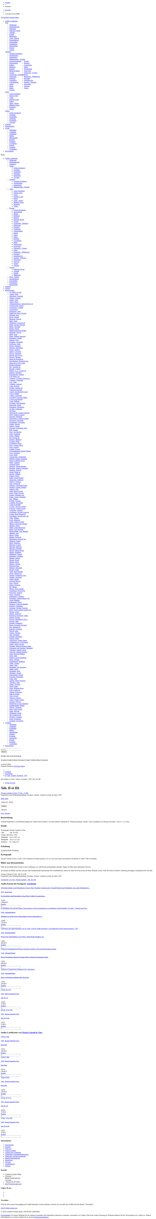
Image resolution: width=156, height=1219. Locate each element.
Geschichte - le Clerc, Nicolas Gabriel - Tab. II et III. (18, 880)
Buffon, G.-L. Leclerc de (17, 371)
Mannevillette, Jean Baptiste (18, 531)
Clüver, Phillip (14, 394)
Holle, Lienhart (14, 462)
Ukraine (12, 90)
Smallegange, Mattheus (17, 661)
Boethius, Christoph (16, 342)
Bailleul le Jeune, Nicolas (17, 313)
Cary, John (13, 382)
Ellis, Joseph (13, 430)
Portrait (11, 145)
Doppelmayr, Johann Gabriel (19, 418)
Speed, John (13, 665)
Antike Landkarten (11, 158)
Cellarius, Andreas (15, 384)
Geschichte (13, 143)
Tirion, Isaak (13, 686)
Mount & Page (14, 566)
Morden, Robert (14, 558)
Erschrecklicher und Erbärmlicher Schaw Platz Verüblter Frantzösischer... (23, 896)
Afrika (7, 111)
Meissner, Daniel (15, 541)
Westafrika (12, 120)
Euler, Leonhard (14, 434)
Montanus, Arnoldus (16, 556)
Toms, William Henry (16, 688)
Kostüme (12, 142)
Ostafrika (12, 115)
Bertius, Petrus (14, 329)
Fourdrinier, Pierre (15, 443)
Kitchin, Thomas (15, 501)
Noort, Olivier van (15, 573)
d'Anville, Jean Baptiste (17, 403)
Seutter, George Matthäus (17, 658)
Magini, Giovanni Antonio (18, 524)
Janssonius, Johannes (16, 480)
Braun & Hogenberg (16, 359)
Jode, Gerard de (14, 484)
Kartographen (9, 290)
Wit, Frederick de (15, 715)
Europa (26, 61)
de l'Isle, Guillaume (15, 409)
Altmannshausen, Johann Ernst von (21, 304)
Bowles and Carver (15, 355)
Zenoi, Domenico (15, 719)
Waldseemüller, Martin (16, 705)
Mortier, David (14, 560)
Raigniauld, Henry (15, 602)
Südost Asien (13, 96)
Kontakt (8, 10)
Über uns (8, 1149)
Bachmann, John (15, 311)
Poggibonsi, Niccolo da (17, 591)
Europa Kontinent (15, 61)
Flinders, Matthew (15, 440)
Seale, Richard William (17, 654)
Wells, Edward (14, 711)
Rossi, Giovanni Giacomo (18, 625)
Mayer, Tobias (14, 535)
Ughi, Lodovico (14, 690)
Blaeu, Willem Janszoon (17, 336)
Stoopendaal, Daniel (16, 675)
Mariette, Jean (14, 533)
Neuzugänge (9, 746)
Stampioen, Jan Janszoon (17, 667)
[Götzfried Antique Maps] (10, 17)
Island (11, 84)
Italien (11, 88)
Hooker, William (14, 474)
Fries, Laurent (14, 447)
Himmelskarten (14, 27)
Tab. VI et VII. (5, 1018)
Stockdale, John (14, 671)
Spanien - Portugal (30, 82)
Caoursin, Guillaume (16, 380)
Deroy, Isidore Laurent (17, 415)
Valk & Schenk (14, 694)
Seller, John (13, 656)
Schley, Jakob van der (16, 644)
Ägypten (12, 122)
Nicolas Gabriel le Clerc (32, 1032)
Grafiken (8, 723)
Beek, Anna (13, 321)
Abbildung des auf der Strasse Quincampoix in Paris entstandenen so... (22, 916)
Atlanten (8, 286)
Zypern (11, 73)
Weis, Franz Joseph (15, 709)
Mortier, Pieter (14, 562)
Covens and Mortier (16, 399)
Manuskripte (13, 46)
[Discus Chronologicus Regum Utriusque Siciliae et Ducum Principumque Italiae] (28, 949)
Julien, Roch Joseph (16, 491)
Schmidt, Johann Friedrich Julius (20, 646)
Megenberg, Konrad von (17, 539)
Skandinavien (28, 80)
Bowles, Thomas (15, 357)
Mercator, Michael (15, 547)
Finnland (12, 78)
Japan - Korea (14, 103)
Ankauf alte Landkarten (13, 1152)
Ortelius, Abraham (15, 577)
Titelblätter (12, 130)
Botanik (12, 140)
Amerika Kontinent (15, 54)
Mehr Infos (4, 799)
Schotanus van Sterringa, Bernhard (21, 648)
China (11, 98)
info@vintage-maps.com (13, 1184)
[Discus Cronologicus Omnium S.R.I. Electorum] (18, 969)
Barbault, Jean (14, 315)
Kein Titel (4, 1045)
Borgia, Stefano (14, 350)
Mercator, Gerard (15, 545)
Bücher (11, 48)
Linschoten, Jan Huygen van (19, 516)
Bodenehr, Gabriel (15, 338)
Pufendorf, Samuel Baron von (19, 598)
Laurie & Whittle (15, 505)
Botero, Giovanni (15, 352)
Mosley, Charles (14, 564)
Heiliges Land (14, 99)
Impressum (8, 1160)
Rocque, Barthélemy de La (18, 619)
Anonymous (13, 309)
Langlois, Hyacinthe (16, 503)
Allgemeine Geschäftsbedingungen (17, 1154)
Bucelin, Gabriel (14, 369)
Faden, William (14, 436)
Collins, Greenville (15, 396)
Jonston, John (13, 489)
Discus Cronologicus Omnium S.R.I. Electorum (15, 977)
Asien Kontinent (14, 94)
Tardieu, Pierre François (17, 681)
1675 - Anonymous (6, 892)
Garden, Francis (14, 449)
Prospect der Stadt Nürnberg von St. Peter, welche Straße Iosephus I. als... (22, 937)
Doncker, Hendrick (15, 417)
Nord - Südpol (14, 38)
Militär (11, 136)
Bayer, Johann (14, 317)
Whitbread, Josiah (15, 713)
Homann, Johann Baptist (17, 466)
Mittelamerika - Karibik (17, 59)
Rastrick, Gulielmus (16, 606)
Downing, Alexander (16, 420)
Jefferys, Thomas (15, 482)
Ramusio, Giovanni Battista (18, 604)
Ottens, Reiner (14, 579)
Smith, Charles (14, 663)
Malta (26, 67)
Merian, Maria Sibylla (16, 550)
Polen (26, 75)
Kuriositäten (13, 42)
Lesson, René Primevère (17, 514)
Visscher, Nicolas (15, 702)
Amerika (8, 52)
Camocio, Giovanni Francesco (19, 378)
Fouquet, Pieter (14, 441)
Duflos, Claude (14, 426)
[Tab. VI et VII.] (7, 1010)
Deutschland (13, 63)
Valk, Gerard (13, 696)
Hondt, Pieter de (14, 472)
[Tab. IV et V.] (6, 990)
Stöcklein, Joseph (15, 673)
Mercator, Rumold (15, 549)
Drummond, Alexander (17, 422)
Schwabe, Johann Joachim (18, 652)
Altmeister (12, 132)
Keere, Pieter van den (16, 493)
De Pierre (12, 411)
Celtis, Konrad (14, 386)
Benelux (27, 63)
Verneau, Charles (15, 698)
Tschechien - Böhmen (16, 75)
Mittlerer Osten (14, 105)
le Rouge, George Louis (17, 508)
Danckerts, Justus (15, 405)
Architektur (13, 149)
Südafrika (12, 119)
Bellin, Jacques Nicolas (17, 325)
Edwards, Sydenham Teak (18, 428)
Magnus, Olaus (14, 526)
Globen (11, 50)
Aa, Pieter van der (15, 292)
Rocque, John (14, 621)
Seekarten (12, 29)
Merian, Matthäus (15, 552)
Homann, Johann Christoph (18, 468)
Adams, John (13, 294)
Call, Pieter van (14, 376)
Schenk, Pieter (14, 638)
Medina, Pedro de (15, 537)
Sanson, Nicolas (14, 633)
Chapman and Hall (15, 390)
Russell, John (13, 631)
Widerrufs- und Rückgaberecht (15, 1156)
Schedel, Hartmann (15, 637)
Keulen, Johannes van (16, 495)
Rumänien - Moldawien (32, 76)
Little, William (14, 518)
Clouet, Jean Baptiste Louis (18, 392)
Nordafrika (13, 117)
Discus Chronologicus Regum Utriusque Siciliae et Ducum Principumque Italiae (24, 957)
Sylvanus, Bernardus (16, 677)
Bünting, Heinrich (15, 373)
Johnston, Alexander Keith (18, 485)
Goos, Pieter (13, 455)
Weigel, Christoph (15, 707)
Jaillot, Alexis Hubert (16, 478)
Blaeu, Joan (13, 334)
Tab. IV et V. (4, 998)
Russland (27, 78)
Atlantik (12, 32)
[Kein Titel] (5, 1037)
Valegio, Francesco (15, 692)
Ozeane (11, 267)
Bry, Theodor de (14, 367)
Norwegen (27, 71)
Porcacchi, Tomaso (15, 593)
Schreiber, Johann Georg (17, 650)
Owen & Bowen (14, 581)
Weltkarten (13, 25)
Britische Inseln (14, 71)
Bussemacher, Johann (16, 374)
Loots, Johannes (14, 520)
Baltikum (12, 67)
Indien (11, 101)
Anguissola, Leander (16, 308)
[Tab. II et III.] (10, 783)
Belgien (12, 69)
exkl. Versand (5, 813)
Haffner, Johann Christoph (18, 459)
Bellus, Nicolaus (14, 327)
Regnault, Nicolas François (18, 608)
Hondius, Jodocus (15, 470)
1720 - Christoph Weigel (8, 912)
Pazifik (11, 34)
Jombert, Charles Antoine (17, 487)
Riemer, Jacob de (15, 614)
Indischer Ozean (14, 31)
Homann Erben (14, 464)
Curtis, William (14, 401)
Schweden (27, 84)
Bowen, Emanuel (15, 353)
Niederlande (28, 69)
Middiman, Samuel (15, 554)
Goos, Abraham (14, 453)
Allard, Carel (13, 300)
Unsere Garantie (10, 1151)
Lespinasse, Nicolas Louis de (19, 512)
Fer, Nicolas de (14, 438)
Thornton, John (14, 682)
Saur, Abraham (14, 635)
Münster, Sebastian (15, 568)
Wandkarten (13, 44)
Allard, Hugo (13, 302)
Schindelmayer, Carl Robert (18, 642)
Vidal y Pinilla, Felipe (16, 700)
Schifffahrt (12, 134)
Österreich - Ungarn (30, 73)
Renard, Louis (14, 612)
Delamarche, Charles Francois (19, 413)
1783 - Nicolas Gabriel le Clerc (10, 994)
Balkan (11, 65)
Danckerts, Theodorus (16, 407)
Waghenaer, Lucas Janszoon (18, 704)
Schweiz (27, 86)
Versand (8, 1162)
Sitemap (8, 1166)
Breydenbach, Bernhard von (18, 361)
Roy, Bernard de (14, 627)
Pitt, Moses (13, 587)
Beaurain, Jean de (15, 319)
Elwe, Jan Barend (15, 432)
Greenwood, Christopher (17, 457)
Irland (11, 86)
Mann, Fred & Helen (16, 529)
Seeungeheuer (14, 40)
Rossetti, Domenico (15, 623)
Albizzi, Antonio (14, 298)
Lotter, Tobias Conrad (16, 522)
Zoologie (12, 147)
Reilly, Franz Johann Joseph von (20, 610)
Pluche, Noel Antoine (16, 589)
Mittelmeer (13, 36)
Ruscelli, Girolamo (15, 629)
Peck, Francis (13, 583)
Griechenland (13, 82)
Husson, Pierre (14, 476)
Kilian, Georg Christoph (17, 497)
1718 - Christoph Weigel (8, 933)
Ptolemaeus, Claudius (16, 596)
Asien (7, 92)
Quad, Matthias (14, 600)
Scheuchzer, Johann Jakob (18, 640)
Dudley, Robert (14, 424)
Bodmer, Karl (13, 340)
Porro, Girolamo (14, 594)
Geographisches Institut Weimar (20, 451)
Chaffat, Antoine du (16, 388)
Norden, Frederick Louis (17, 575)
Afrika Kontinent (15, 113)
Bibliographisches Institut (17, 330)
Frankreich (13, 80)
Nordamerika (13, 55)
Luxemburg (28, 65)
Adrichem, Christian (16, 296)
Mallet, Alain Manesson (17, 528)
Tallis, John (13, 679)
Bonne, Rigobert (14, 346)
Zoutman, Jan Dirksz (16, 721)
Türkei (26, 88)
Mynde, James (14, 570)
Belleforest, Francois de (17, 323)
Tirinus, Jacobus (14, 684)
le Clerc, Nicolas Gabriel (17, 506)
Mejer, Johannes (14, 543)
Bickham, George (15, 332)
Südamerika (13, 57)
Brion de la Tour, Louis (17, 363)
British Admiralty (15, 365)
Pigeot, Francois (14, 585)
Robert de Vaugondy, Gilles (18, 616)
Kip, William (13, 499)
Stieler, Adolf (13, 669)
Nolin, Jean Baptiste (16, 572)
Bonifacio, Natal (14, 344)
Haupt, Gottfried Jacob (17, 461)
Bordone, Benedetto (16, 348)
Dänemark (12, 76)
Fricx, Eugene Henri (16, 445)
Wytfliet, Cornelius (15, 717)
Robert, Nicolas (14, 617)
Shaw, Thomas (14, 660)
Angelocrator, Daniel (16, 306)
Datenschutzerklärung (12, 1158)
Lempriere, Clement (16, 510)
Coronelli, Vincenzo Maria (18, 397)
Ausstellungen (10, 1164)
